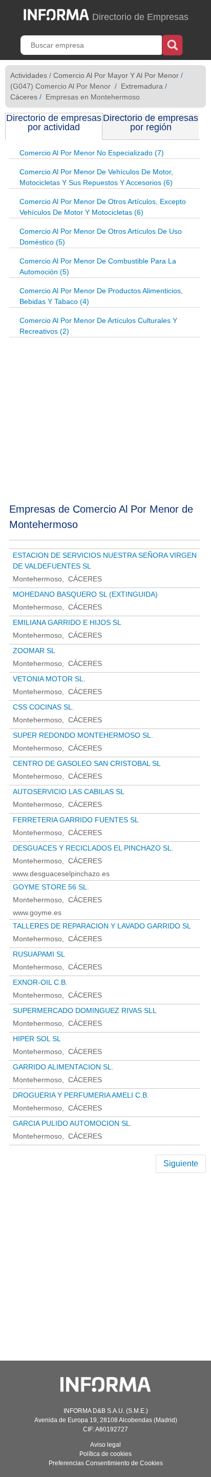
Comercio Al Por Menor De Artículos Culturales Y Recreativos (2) (98, 325)
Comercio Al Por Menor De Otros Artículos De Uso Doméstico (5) (100, 236)
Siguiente (180, 1163)
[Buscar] (172, 44)
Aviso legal (105, 1444)
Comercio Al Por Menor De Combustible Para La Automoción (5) (97, 266)
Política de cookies (105, 1454)
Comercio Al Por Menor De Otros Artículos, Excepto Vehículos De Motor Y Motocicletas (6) (102, 206)
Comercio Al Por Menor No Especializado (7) (91, 153)
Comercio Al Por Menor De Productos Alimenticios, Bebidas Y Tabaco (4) (101, 296)
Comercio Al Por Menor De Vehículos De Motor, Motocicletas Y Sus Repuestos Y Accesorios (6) (96, 177)
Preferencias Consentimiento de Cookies (106, 1463)
